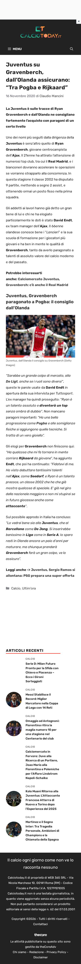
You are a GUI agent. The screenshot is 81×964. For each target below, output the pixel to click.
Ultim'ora (29, 588)
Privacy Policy (56, 952)
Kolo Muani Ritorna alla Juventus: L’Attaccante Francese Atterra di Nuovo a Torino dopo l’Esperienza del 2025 (43, 800)
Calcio (15, 588)
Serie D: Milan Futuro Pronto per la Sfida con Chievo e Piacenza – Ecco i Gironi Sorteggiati (42, 672)
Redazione (36, 952)
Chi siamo (19, 952)
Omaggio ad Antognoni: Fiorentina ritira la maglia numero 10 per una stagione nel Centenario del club (42, 729)
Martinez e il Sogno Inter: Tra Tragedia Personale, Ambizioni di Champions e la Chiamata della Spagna (42, 830)
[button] (71, 49)
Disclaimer (40, 957)
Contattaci (40, 924)
